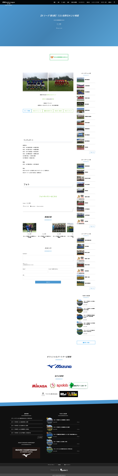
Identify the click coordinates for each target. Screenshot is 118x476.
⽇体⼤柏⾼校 (87, 184)
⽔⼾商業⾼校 (87, 209)
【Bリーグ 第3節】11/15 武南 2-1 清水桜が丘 (89, 302)
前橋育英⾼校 (87, 110)
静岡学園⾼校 (87, 79)
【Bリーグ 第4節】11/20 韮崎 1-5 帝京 (60, 441)
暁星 (53, 99)
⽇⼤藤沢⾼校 (87, 85)
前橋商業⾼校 (87, 128)
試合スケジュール (37, 111)
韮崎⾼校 (86, 190)
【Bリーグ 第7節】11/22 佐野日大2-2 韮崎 (19, 425)
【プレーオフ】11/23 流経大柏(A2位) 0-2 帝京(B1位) (89, 331)
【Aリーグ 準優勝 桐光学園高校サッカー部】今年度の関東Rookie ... (89, 316)
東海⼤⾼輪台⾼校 (88, 240)
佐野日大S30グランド (51, 94)
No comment (33, 206)
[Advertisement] (48, 125)
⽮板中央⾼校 (87, 122)
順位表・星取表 (58, 111)
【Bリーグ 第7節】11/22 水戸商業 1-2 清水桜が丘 (21, 432)
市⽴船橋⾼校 (87, 91)
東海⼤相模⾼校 (87, 283)
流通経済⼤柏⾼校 (88, 116)
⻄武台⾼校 (87, 104)
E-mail (50, 269)
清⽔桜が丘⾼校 (87, 178)
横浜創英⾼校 (87, 166)
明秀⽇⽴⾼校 (87, 252)
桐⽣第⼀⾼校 (87, 258)
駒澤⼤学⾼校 (87, 264)
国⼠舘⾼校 (87, 246)
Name (24, 269)
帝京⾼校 (86, 147)
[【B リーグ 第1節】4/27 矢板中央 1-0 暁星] (44, 227)
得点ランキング (68, 111)
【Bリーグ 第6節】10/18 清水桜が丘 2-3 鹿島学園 (89, 323)
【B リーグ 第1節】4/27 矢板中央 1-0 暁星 (44, 237)
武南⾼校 (86, 172)
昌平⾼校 (86, 221)
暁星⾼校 (86, 202)
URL (23, 275)
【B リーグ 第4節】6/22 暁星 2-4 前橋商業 (59, 237)
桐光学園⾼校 (87, 134)
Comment (25, 253)
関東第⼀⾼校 (87, 277)
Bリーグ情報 (27, 111)
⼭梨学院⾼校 (87, 215)
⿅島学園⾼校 (87, 141)
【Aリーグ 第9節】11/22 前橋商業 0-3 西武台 (20, 429)
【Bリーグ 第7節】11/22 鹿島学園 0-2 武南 (19, 422)
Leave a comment (40, 206)
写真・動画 (86, 342)
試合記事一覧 (49, 111)
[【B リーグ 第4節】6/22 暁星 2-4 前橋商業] (59, 227)
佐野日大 (44, 99)
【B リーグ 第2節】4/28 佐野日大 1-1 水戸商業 (29, 237)
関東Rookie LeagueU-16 (8, 3)
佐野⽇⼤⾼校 (87, 196)
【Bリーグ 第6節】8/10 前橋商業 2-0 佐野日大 (61, 419)
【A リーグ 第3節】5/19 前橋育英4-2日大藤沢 (89, 309)
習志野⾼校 (87, 270)
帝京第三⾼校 (87, 98)
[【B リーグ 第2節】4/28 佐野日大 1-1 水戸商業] (29, 227)
